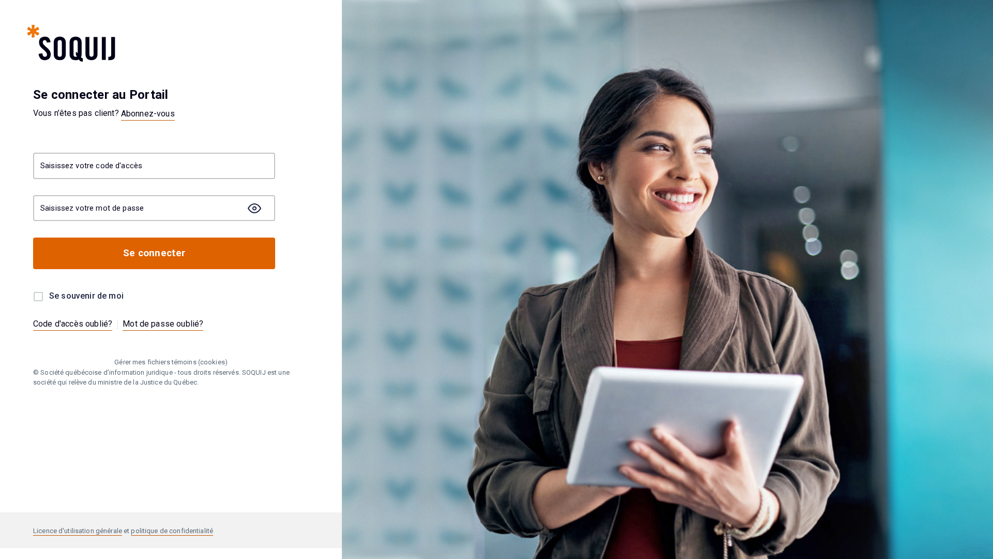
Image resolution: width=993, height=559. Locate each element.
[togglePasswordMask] (254, 208)
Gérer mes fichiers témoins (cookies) (171, 362)
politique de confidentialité (172, 531)
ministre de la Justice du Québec (147, 382)
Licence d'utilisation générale (77, 531)
